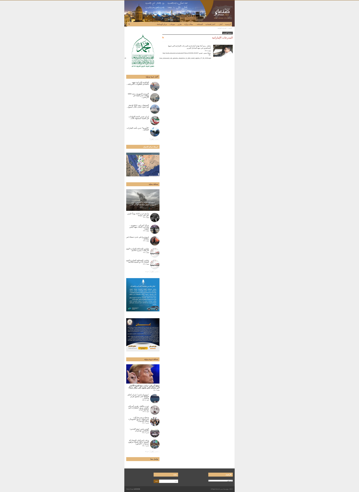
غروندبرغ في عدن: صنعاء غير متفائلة (137, 238)
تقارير (180, 24)
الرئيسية (228, 24)
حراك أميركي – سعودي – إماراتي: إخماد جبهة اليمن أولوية (139, 227)
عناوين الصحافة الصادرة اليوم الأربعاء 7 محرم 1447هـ (137, 249)
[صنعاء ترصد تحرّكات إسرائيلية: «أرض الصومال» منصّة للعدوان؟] (154, 421)
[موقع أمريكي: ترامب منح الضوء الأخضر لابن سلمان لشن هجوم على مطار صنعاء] (142, 374)
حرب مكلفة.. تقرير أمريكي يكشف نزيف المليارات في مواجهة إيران (138, 408)
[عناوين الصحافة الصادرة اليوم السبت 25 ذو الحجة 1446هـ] (154, 264)
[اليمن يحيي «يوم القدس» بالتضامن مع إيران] (154, 433)
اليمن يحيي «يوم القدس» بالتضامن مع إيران (139, 430)
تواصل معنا (154, 459)
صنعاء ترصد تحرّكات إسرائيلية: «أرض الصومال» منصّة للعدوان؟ (138, 419)
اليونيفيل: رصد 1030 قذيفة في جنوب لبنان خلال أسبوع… (138, 106)
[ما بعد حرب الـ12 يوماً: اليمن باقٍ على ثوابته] (154, 217)
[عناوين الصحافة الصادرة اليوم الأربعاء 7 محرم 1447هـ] (154, 252)
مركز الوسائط (162, 24)
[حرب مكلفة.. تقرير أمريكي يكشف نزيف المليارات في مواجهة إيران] (154, 410)
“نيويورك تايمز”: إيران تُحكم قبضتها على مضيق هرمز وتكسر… (138, 396)
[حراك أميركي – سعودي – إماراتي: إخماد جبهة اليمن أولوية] (154, 229)
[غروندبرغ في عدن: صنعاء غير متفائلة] (154, 241)
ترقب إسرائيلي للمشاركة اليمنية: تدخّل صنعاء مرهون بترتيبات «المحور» (138, 442)
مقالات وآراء (188, 24)
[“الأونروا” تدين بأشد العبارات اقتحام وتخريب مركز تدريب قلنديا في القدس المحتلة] (154, 132)
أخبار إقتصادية (210, 24)
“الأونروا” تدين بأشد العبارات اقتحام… (138, 129)
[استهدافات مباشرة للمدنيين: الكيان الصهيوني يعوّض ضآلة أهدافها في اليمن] (143, 200)
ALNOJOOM (137, 489)
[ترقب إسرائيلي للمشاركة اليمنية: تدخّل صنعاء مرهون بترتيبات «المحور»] (154, 444)
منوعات (172, 24)
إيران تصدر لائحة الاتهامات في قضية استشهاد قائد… (139, 117)
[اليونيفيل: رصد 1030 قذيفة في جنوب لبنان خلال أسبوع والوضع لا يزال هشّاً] (154, 109)
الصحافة (200, 24)
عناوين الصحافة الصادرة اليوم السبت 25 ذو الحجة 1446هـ (137, 261)
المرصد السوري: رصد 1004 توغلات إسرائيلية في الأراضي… (138, 95)
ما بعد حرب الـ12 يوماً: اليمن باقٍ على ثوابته (138, 214)
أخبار (220, 24)
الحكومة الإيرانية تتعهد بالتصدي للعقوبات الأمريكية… (138, 83)
